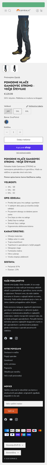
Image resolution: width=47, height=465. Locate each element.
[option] (23, 39)
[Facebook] (5, 338)
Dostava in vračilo (11, 352)
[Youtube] (11, 338)
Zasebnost (8, 360)
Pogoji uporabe (10, 356)
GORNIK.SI (13, 459)
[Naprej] (41, 4)
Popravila (8, 368)
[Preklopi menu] (5, 10)
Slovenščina (11, 452)
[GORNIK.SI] (23, 10)
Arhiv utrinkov (10, 364)
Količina (7, 127)
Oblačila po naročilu (12, 372)
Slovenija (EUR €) (13, 445)
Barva (11, 117)
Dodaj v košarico (23, 139)
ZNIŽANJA (26, 5)
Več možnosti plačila (23, 153)
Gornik (17, 77)
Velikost (7, 106)
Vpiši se (11, 411)
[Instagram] (16, 338)
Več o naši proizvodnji (13, 375)
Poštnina (19, 98)
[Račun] (36, 10)
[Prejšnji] (5, 4)
